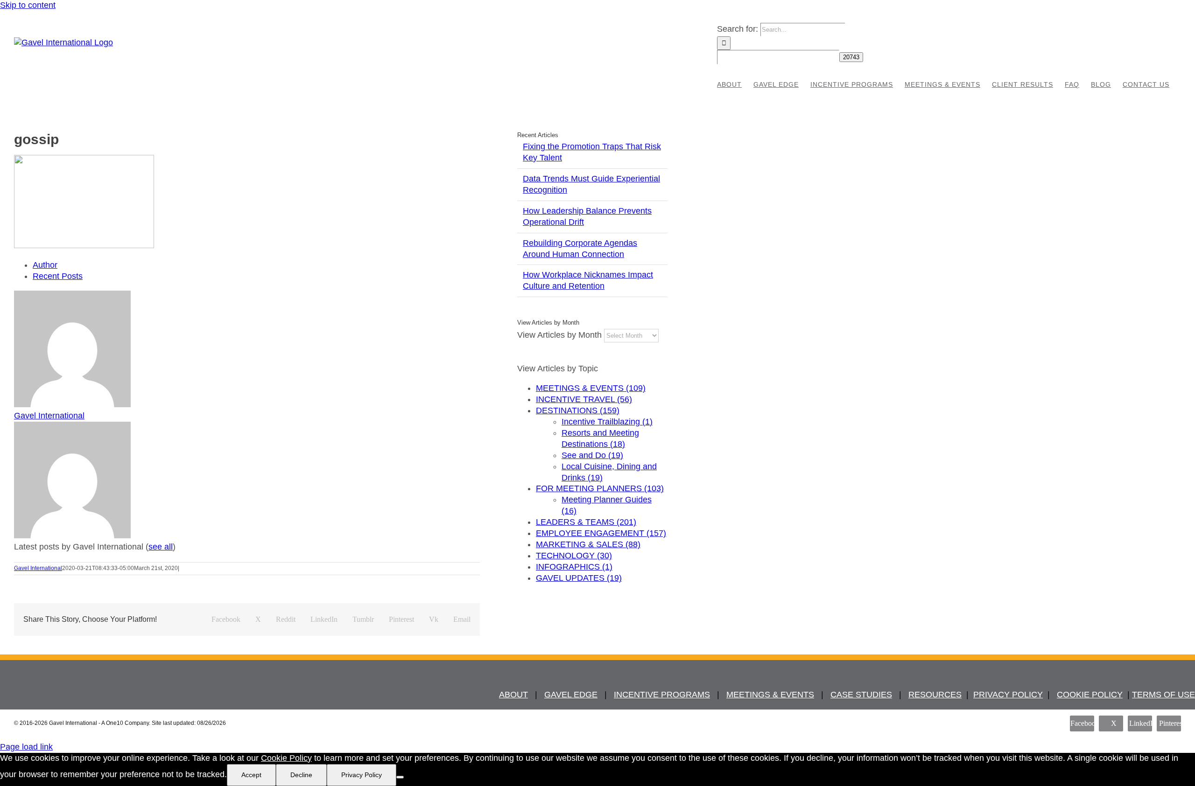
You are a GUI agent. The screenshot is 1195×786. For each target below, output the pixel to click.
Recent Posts (58, 276)
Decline (301, 775)
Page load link (26, 746)
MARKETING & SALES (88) (588, 544)
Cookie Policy (286, 758)
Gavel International (49, 415)
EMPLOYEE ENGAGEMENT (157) (601, 533)
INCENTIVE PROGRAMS (662, 694)
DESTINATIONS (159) (577, 410)
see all (160, 546)
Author (45, 265)
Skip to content (28, 5)
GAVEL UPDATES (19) (579, 578)
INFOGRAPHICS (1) (574, 566)
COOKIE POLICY (1090, 694)
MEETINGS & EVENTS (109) (591, 388)
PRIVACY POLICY (1008, 694)
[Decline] (400, 777)
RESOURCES (935, 694)
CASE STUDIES (861, 694)
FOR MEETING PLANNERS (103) (600, 488)
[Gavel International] (72, 404)
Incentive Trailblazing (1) (607, 421)
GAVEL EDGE (571, 694)
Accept (251, 775)
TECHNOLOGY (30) (574, 555)
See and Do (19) (592, 455)
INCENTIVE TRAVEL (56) (584, 399)
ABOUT (513, 694)
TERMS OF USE (1163, 694)
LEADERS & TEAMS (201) (586, 522)
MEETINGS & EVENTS (770, 694)
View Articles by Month (559, 335)
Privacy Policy (361, 775)
